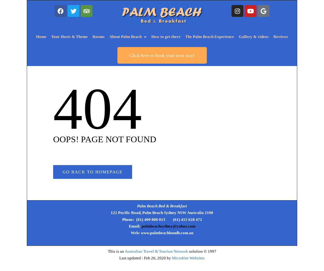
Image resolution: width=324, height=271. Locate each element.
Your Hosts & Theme (69, 36)
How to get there (166, 36)
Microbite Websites (188, 258)
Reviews (280, 36)
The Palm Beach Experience (209, 36)
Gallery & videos (254, 36)
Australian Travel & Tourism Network (156, 251)
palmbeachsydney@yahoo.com (168, 226)
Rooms (99, 36)
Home (41, 36)
